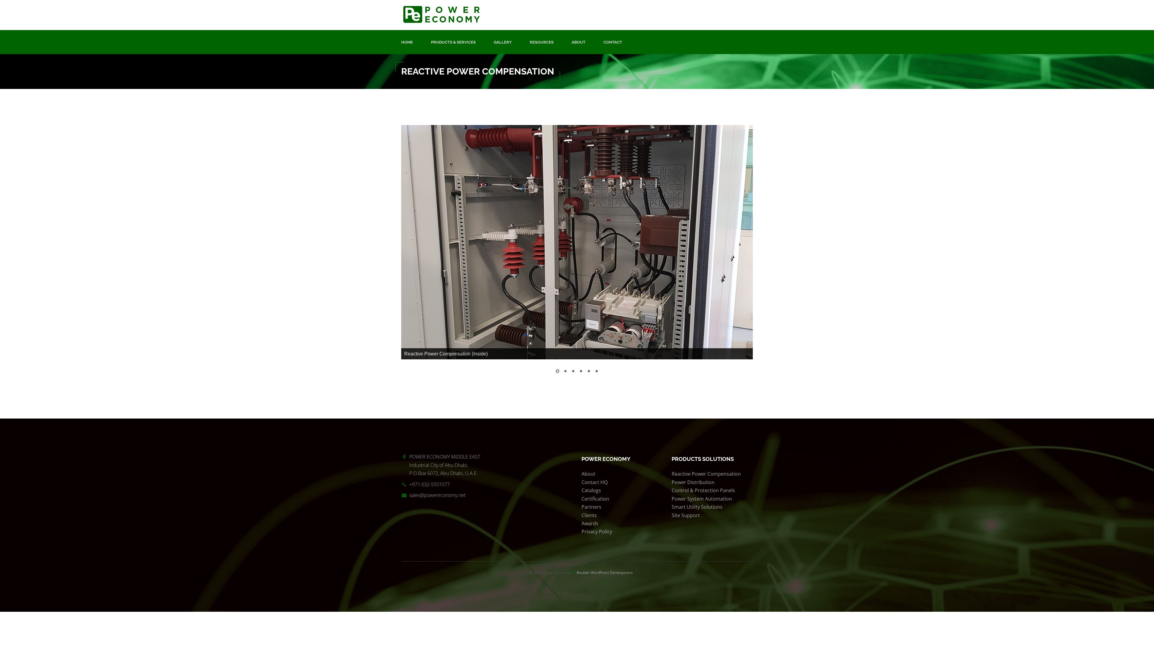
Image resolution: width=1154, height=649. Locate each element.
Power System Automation (702, 498)
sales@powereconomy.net (437, 495)
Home (407, 42)
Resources (542, 42)
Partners (591, 507)
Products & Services (453, 42)
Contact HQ (595, 482)
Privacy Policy (597, 531)
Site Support (686, 515)
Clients (589, 515)
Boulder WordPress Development (605, 572)
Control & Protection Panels (703, 490)
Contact (612, 42)
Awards (590, 523)
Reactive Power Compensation (706, 474)
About (578, 42)
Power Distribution (693, 482)
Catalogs (591, 490)
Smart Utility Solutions (697, 507)
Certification (595, 498)
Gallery (503, 42)
